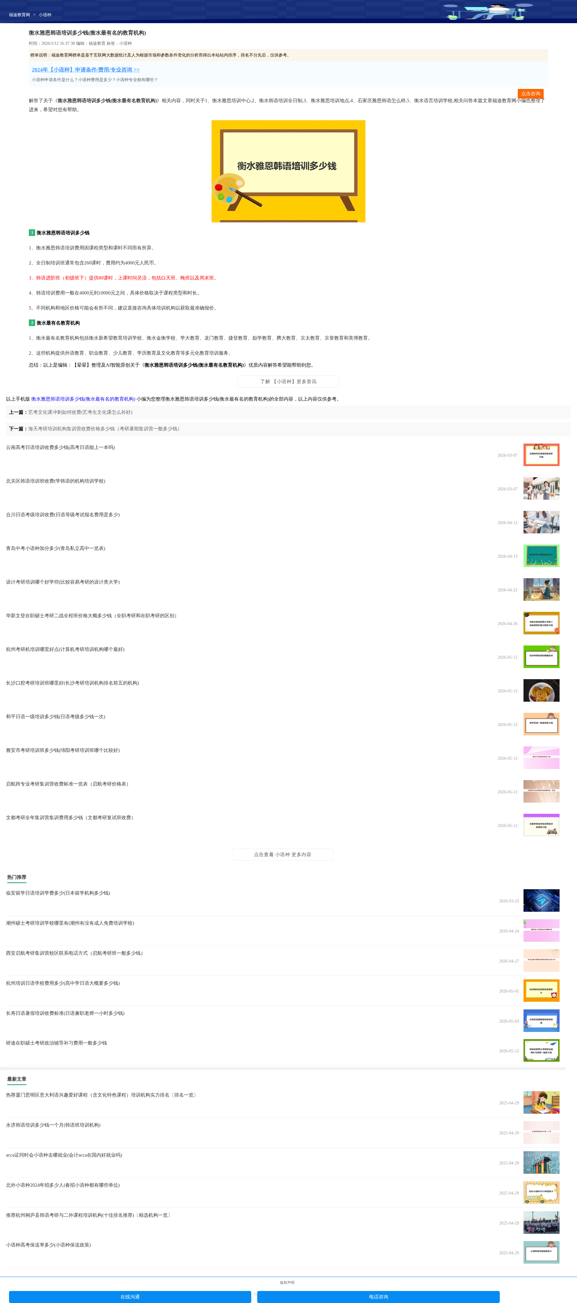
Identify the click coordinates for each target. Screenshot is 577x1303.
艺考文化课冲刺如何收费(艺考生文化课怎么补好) (80, 412)
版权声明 (287, 1282)
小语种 (45, 15)
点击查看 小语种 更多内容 (283, 854)
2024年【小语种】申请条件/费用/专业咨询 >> (86, 70)
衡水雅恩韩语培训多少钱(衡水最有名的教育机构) (83, 398)
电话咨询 (378, 1296)
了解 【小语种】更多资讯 (288, 381)
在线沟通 (130, 1296)
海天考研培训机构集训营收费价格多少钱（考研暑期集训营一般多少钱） (105, 428)
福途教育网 (19, 15)
